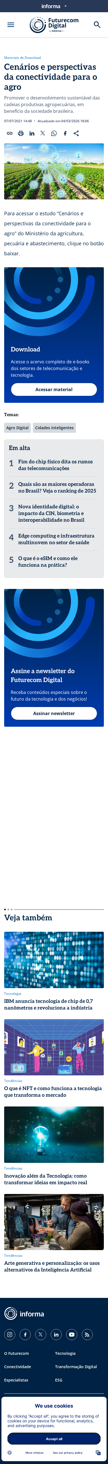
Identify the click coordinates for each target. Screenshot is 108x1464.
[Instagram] (9, 1334)
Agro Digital (17, 427)
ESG (58, 1380)
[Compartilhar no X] (42, 133)
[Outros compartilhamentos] (76, 133)
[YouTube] (71, 1334)
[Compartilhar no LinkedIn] (31, 133)
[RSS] (87, 1334)
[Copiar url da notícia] (9, 133)
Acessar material (54, 389)
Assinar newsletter (54, 713)
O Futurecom (16, 1353)
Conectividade (17, 1366)
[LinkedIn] (56, 1334)
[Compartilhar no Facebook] (65, 133)
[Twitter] (40, 1334)
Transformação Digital (76, 1366)
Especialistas (16, 1380)
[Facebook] (25, 1334)
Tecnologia (65, 1353)
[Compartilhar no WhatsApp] (54, 133)
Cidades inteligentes (54, 427)
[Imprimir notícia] (20, 133)
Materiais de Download (22, 58)
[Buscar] (97, 24)
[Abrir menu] (10, 24)
